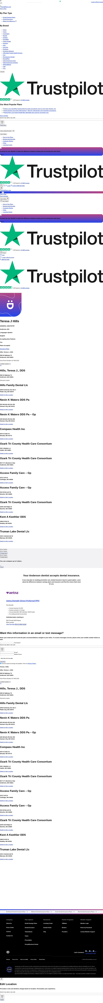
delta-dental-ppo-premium (10, 62)
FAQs (4, 143)
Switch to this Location (6, 395)
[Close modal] (1, 979)
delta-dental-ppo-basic (9, 60)
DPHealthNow (7, 64)
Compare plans (4, 553)
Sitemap (8, 959)
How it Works (3, 134)
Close (2, 567)
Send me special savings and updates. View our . (19, 663)
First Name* (17, 642)
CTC (4, 68)
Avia (4, 45)
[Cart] (4, 185)
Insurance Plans (4, 349)
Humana (5, 43)
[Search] (1, 185)
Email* (16, 652)
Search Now (3, 125)
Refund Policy (42, 959)
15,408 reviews (25, 100)
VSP (4, 66)
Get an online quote (20, 624)
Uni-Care (5, 47)
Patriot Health (7, 41)
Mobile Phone (18, 654)
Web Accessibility (24, 959)
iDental (5, 35)
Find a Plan (3, 8)
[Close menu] (1, 188)
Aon (4, 55)
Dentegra (5, 49)
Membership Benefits (9, 139)
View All (2, 71)
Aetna (4, 30)
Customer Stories (8, 141)
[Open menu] (0, 5)
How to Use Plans (8, 137)
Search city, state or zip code (7, 117)
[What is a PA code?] (13, 131)
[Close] (0, 565)
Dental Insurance (8, 19)
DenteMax (6, 39)
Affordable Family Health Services (12, 53)
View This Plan (10, 624)
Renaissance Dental (8, 57)
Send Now (3, 661)
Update (2, 999)
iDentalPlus (6, 59)
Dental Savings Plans (9, 17)
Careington (6, 33)
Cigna (4, 32)
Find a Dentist (4, 115)
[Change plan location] (1, 3)
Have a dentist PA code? (6, 131)
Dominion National (8, 51)
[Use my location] (2, 122)
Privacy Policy (32, 663)
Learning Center (7, 145)
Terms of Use (15, 959)
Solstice (5, 37)
